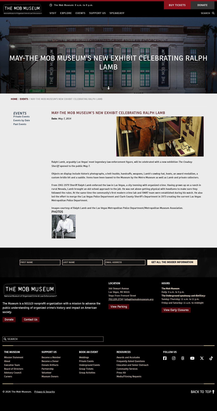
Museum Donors (50, 376)
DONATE (202, 5)
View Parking (119, 306)
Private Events (21, 116)
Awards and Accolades (128, 357)
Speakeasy (117, 13)
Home (14, 99)
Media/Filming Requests (129, 376)
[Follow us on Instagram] (173, 358)
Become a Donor (50, 361)
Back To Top (201, 392)
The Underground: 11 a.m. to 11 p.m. (74, 5)
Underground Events (89, 364)
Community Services (127, 368)
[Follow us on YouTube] (192, 358)
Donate (9, 319)
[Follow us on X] (202, 358)
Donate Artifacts (50, 364)
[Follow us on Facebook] (164, 358)
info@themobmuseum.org (139, 299)
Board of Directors (13, 368)
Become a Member (51, 357)
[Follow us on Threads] (182, 358)
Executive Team (12, 364)
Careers (8, 376)
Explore (66, 13)
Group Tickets (86, 368)
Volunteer (46, 372)
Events (81, 13)
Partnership (48, 368)
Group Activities (87, 372)
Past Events (19, 124)
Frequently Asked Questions (131, 361)
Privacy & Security (44, 391)
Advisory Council (12, 372)
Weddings (84, 357)
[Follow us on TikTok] (211, 358)
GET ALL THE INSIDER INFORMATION (172, 262)
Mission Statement (13, 357)
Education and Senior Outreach (132, 364)
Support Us (97, 13)
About (7, 361)
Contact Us (30, 319)
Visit (53, 13)
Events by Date (21, 120)
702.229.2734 (115, 299)
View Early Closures (176, 310)
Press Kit (121, 372)
